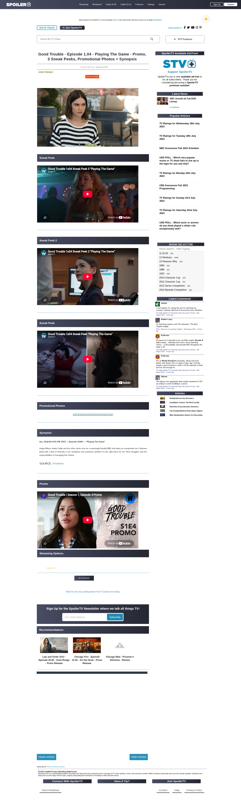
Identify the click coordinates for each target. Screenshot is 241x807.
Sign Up (216, 4)
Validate (230, 4)
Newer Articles (46, 757)
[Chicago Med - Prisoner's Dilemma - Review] (120, 653)
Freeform (58, 463)
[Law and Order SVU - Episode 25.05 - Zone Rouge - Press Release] (54, 653)
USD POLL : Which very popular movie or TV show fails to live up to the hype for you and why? (179, 160)
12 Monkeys (165, 257)
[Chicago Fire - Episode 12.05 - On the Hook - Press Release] (87, 653)
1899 (161, 269)
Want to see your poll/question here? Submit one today (93, 592)
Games (162, 4)
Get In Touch (47, 27)
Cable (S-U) (126, 4)
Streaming (83, 4)
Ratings (151, 4)
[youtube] (193, 27)
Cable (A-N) (111, 4)
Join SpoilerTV (73, 27)
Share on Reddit (92, 77)
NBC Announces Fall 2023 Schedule (179, 148)
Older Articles (138, 757)
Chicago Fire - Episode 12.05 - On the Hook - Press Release (87, 660)
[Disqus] (92, 711)
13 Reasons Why (168, 261)
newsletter (157, 20)
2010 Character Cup (169, 277)
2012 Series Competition (172, 285)
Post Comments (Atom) (56, 767)
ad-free (116, 20)
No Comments (84, 578)
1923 (161, 273)
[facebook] (184, 27)
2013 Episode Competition (172, 289)
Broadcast (97, 4)
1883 (161, 265)
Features (139, 4)
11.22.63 (163, 253)
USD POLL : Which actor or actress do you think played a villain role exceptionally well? (179, 225)
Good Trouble (45, 72)
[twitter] (188, 27)
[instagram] (197, 27)
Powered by (41, 568)
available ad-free (190, 76)
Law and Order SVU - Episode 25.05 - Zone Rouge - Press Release (54, 660)
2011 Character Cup (169, 281)
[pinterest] (200, 27)
